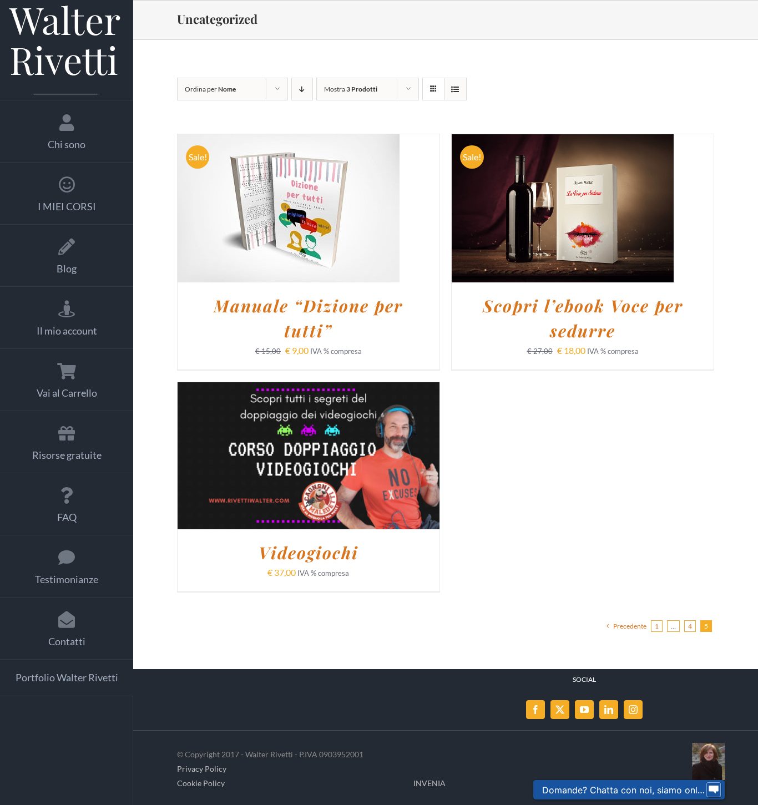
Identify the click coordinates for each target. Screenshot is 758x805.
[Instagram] (633, 709)
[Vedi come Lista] (455, 89)
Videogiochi (308, 552)
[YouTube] (584, 709)
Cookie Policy (201, 783)
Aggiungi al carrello (259, 210)
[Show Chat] (713, 790)
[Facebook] (535, 709)
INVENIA (429, 783)
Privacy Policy (201, 768)
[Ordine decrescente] (302, 89)
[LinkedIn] (608, 709)
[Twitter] (559, 709)
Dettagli (347, 210)
